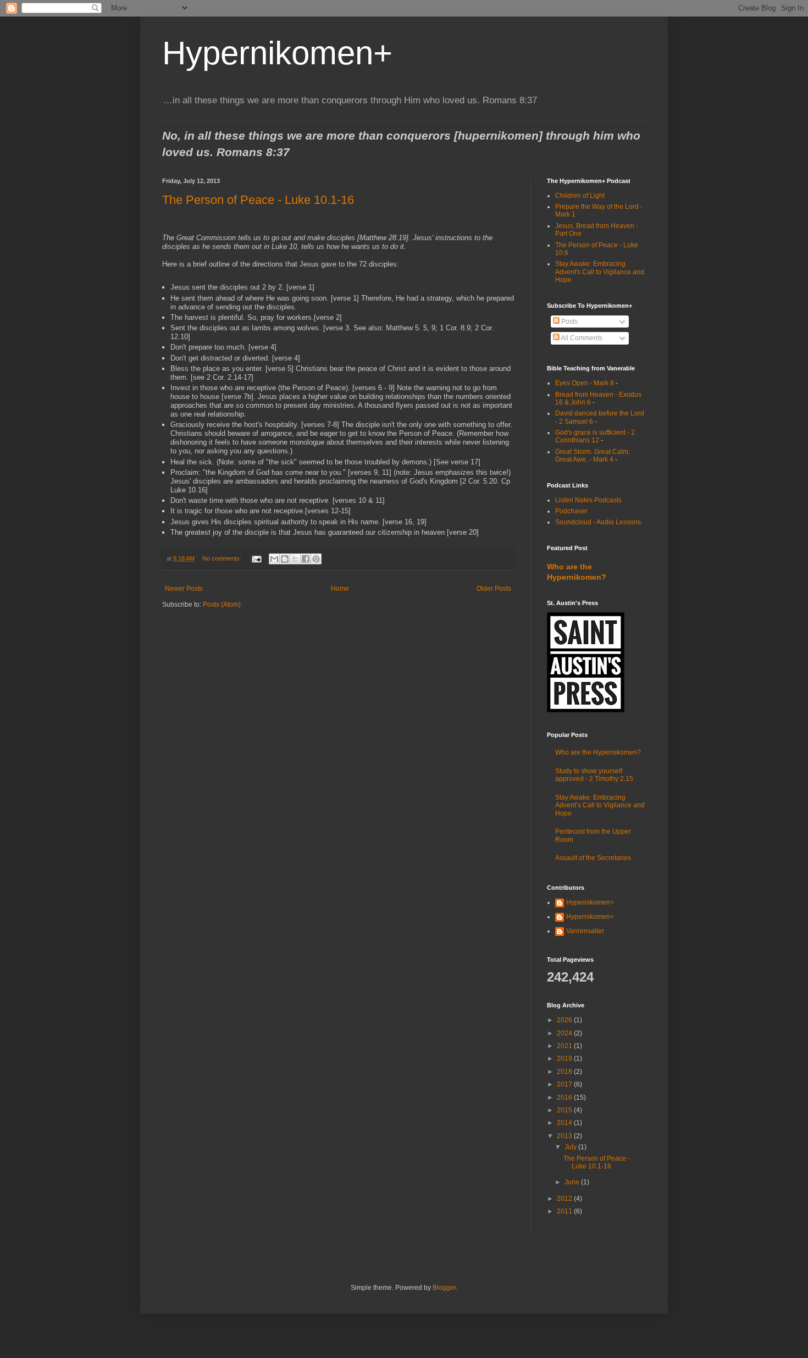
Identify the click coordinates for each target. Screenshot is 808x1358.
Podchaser (571, 511)
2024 (565, 1033)
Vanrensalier (585, 931)
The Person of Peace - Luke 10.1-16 (258, 200)
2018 (565, 1072)
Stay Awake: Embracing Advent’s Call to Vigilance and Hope (600, 805)
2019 (565, 1058)
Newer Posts (184, 588)
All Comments (581, 338)
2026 (565, 1020)
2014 (565, 1123)
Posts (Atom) (222, 604)
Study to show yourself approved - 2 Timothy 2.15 (594, 775)
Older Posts (494, 588)
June (573, 1182)
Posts (569, 321)
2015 (565, 1110)
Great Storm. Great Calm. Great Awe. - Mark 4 (592, 455)
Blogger (444, 1288)
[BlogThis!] (284, 558)
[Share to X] (295, 558)
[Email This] (274, 558)
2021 (565, 1046)
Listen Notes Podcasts (588, 500)
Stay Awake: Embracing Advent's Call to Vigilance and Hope (599, 272)
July (571, 1147)
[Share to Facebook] (305, 558)
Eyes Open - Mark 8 (584, 383)
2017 (565, 1084)
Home (340, 588)
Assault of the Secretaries (593, 858)
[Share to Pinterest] (316, 558)
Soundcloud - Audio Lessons (598, 522)
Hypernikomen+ (277, 53)
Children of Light (580, 195)
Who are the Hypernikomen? (598, 752)
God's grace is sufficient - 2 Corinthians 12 (595, 436)
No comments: (222, 558)
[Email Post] (256, 558)
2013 (565, 1136)
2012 (565, 1198)
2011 (565, 1211)
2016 (565, 1097)
